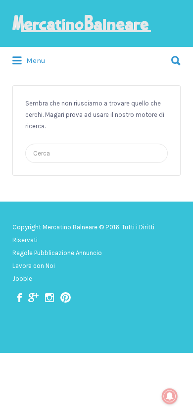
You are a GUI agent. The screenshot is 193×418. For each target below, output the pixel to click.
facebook (19, 298)
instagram (49, 298)
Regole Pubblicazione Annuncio (57, 253)
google (33, 298)
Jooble (22, 278)
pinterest (65, 298)
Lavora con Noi (33, 265)
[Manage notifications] (170, 396)
